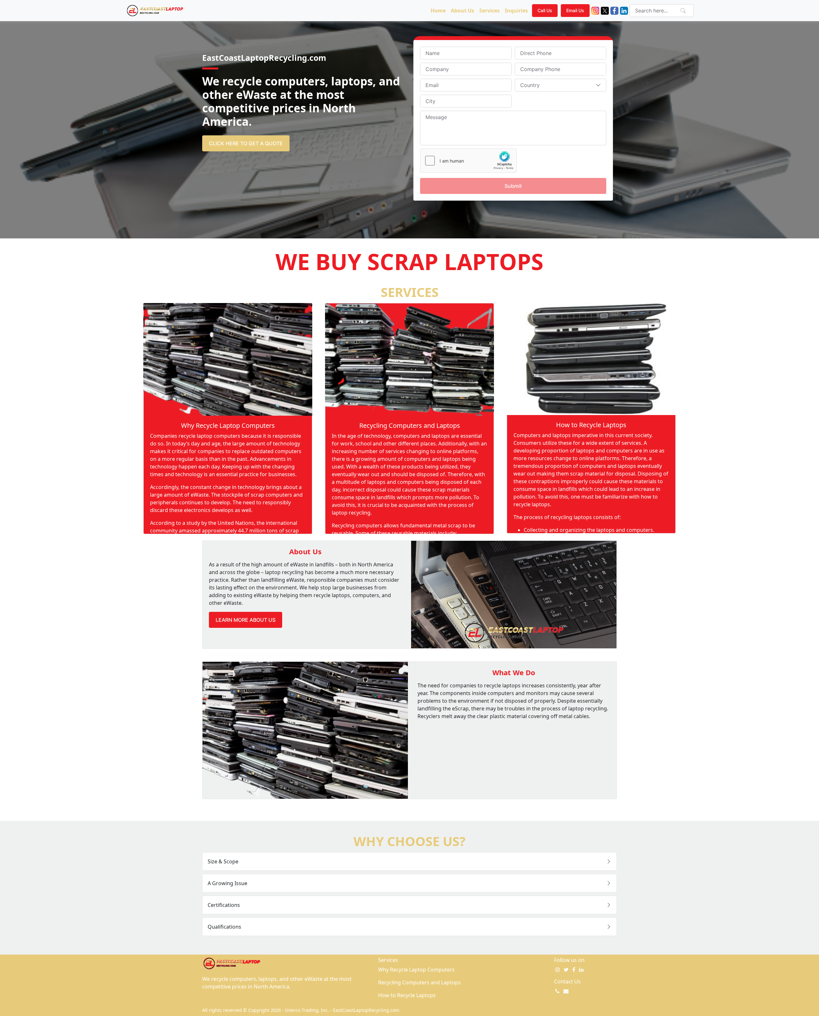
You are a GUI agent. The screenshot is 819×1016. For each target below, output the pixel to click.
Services (489, 10)
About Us (462, 10)
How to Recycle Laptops (591, 424)
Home (438, 10)
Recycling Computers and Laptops (409, 425)
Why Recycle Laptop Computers (228, 425)
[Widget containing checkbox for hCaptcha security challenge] (468, 160)
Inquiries (516, 10)
